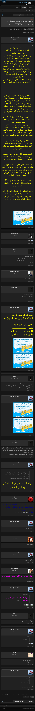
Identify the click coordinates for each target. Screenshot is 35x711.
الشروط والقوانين (3, 708)
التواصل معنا (18, 23)
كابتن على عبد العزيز (14, 37)
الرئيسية (30, 7)
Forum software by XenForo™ (28, 708)
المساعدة (3, 706)
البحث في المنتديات (29, 10)
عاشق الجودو (14, 287)
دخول (4, 1)
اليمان (14, 652)
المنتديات (24, 7)
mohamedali (14, 233)
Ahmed (14, 376)
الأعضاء (17, 7)
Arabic (32, 706)
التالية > (24, 32)
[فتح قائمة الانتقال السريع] (2, 15)
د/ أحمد (14, 249)
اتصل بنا (8, 706)
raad (14, 440)
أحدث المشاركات (19, 10)
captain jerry (14, 568)
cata (14, 613)
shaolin (14, 537)
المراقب (14, 496)
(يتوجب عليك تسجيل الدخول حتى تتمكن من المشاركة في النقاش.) (14, 694)
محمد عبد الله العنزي (14, 271)
